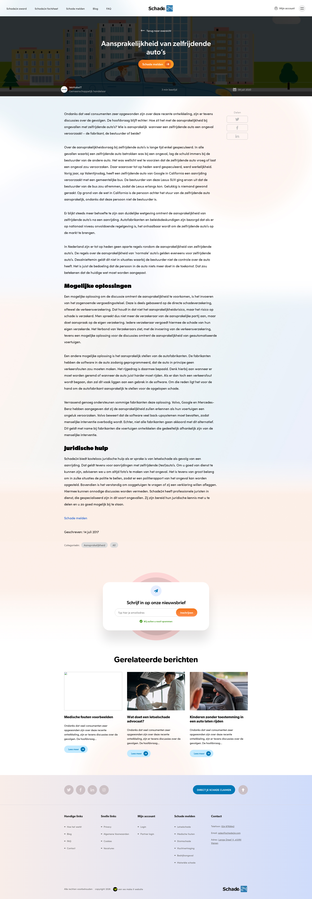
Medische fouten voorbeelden (88, 717)
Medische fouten (186, 833)
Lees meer (73, 749)
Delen (237, 112)
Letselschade (184, 826)
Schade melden (75, 8)
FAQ (108, 8)
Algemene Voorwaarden (116, 833)
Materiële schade (186, 862)
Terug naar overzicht (159, 30)
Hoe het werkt (74, 826)
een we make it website (130, 889)
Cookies (108, 841)
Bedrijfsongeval (185, 855)
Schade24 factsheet (46, 8)
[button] (284, 8)
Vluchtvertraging (186, 848)
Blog (95, 8)
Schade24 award (16, 8)
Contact (71, 848)
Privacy (107, 826)
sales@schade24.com (229, 832)
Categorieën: (72, 545)
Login (143, 826)
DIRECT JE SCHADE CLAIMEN (214, 789)
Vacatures (109, 848)
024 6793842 (227, 826)
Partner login (147, 833)
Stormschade (184, 841)
